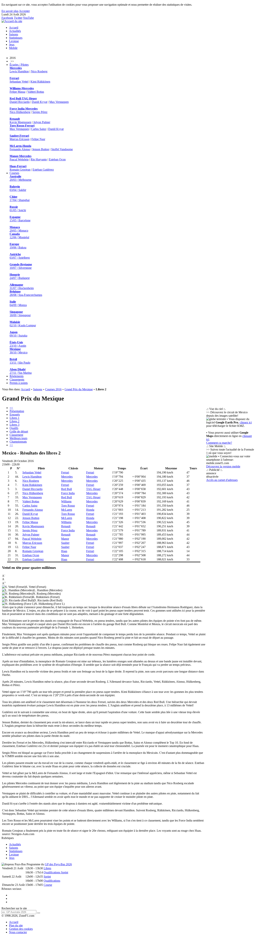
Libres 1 (14, 417)
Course (48, 884)
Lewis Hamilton (19, 71)
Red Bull (66, 489)
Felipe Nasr (38, 139)
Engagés (15, 414)
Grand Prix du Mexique (79, 389)
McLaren (66, 509)
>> (11, 445)
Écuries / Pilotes (19, 64)
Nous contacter (18, 932)
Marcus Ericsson (19, 139)
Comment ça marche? (219, 442)
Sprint (47, 876)
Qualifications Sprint (56, 872)
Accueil (13, 27)
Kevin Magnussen (20, 122)
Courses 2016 (53, 389)
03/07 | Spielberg (20, 256)
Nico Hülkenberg (20, 112)
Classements (17, 379)
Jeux (11, 44)
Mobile (13, 47)
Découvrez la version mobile (223, 466)
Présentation (17, 411)
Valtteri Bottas (35, 91)
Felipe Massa (17, 91)
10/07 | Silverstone (21, 266)
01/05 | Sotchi (18, 208)
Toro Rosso (68, 505)
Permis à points (19, 383)
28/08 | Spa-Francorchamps (26, 293)
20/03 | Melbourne (20, 178)
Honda (90, 509)
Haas (64, 551)
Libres (47, 868)
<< (11, 407)
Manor (65, 538)
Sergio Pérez (39, 112)
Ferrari (65, 472)
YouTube (28, 17)
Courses (14, 173)
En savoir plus (10, 11)
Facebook (7, 17)
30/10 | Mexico (18, 350)
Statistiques (15, 37)
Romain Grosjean (20, 169)
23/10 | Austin (18, 344)
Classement (16, 434)
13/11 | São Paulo (20, 361)
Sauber (65, 542)
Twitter (18, 17)
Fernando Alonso (20, 149)
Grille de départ (19, 431)
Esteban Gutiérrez (43, 169)
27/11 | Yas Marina (21, 371)
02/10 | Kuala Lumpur (23, 323)
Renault (65, 526)
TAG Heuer (93, 489)
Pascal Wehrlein (19, 159)
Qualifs (14, 428)
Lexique (14, 41)
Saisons (13, 34)
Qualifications (52, 880)
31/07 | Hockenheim (22, 286)
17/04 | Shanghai (20, 198)
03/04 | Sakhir (18, 188)
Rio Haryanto (39, 159)
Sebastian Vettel (19, 81)
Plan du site (16, 925)
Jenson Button (40, 149)
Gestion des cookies (21, 928)
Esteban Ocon (57, 159)
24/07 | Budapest (20, 276)
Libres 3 (14, 424)
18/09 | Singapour (20, 313)
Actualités (15, 31)
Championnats (18, 441)
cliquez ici (246, 422)
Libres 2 (14, 421)
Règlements (17, 376)
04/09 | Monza (18, 303)
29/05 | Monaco (19, 229)
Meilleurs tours (18, 438)
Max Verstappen (59, 101)
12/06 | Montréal (19, 235)
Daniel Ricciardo (20, 101)
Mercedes (67, 476)
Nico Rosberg (39, 71)
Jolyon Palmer (41, 122)
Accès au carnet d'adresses (222, 480)
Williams (66, 501)
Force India (68, 493)
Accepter (24, 11)
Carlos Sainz (38, 129)
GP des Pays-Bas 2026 (58, 864)
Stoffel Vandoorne (62, 149)
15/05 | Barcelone (20, 218)
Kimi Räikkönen (40, 81)
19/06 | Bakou (18, 245)
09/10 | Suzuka (18, 334)
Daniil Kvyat (39, 101)
